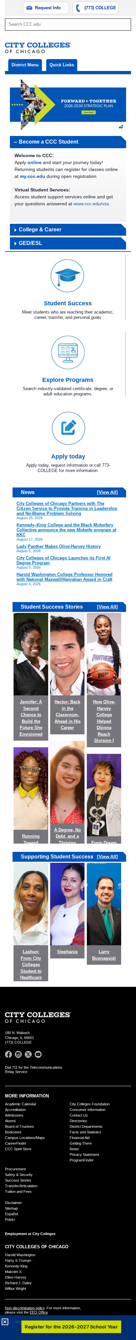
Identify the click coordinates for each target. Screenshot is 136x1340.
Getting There (81, 1143)
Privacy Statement (84, 1154)
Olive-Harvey (15, 1277)
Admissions (14, 1115)
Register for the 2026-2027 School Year (71, 1326)
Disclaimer (13, 1203)
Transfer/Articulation (21, 1186)
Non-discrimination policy (25, 1308)
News (74, 1149)
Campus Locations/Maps (25, 1138)
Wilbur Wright (15, 1288)
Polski (10, 1220)
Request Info (48, 7)
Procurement (15, 1169)
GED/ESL (30, 243)
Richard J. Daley (18, 1283)
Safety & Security (19, 1175)
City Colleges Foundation (90, 1104)
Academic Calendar (20, 1104)
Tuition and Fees (18, 1191)
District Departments (86, 1126)
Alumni (10, 1121)
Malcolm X (13, 1272)
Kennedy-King (16, 1266)
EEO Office (39, 1312)
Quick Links (62, 64)
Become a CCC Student (48, 142)
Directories (78, 1121)
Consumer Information (87, 1110)
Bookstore (13, 1132)
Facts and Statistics (85, 1132)
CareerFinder (15, 1143)
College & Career (40, 229)
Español (11, 1214)
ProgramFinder (82, 1160)
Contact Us (79, 1115)
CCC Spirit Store (18, 1149)
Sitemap (11, 1208)
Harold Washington (20, 1255)
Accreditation (15, 1110)
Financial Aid (79, 1138)
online (34, 162)
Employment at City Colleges (30, 1234)
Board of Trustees (19, 1126)
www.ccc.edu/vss (91, 203)
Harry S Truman (18, 1260)
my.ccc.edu (32, 176)
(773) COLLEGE (100, 7)
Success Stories (18, 1180)
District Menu (25, 64)
